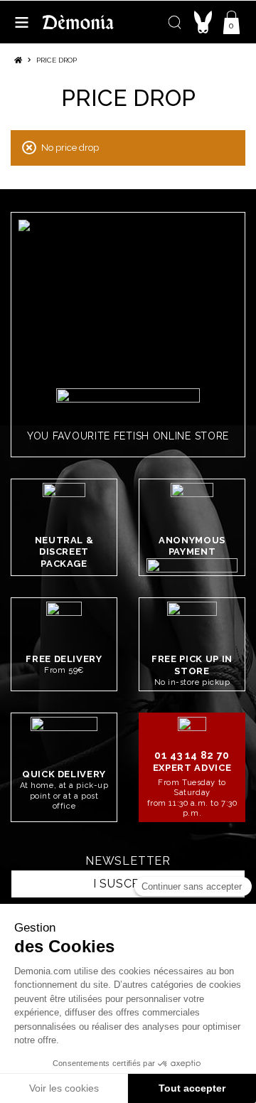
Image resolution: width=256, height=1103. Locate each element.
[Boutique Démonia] (78, 21)
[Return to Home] (18, 60)
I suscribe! (128, 883)
